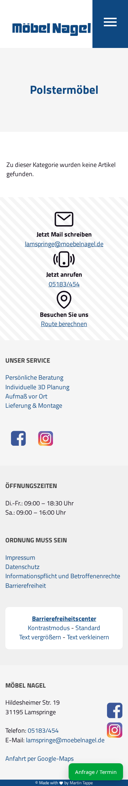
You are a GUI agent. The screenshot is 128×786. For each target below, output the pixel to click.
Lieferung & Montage (33, 405)
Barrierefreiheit (25, 585)
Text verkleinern (88, 637)
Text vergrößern (40, 637)
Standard (87, 628)
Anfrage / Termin (96, 771)
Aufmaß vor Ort (26, 396)
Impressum (20, 557)
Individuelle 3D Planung (37, 387)
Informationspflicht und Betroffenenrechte (62, 576)
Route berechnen (64, 324)
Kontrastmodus (49, 628)
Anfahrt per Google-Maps (39, 758)
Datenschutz (22, 566)
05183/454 (64, 284)
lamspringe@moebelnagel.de (64, 244)
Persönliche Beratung (34, 377)
